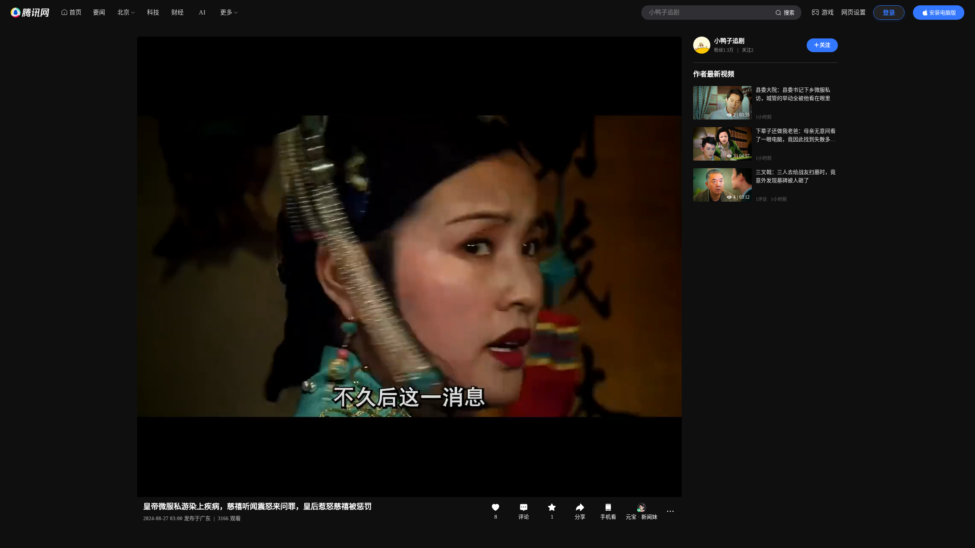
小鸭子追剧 (729, 41)
